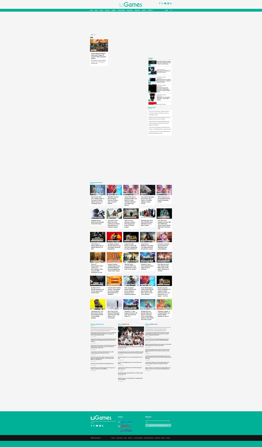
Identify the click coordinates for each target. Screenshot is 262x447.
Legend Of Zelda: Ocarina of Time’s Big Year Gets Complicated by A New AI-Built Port (130, 246)
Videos (101, 10)
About (125, 438)
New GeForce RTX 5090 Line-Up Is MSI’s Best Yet (164, 65)
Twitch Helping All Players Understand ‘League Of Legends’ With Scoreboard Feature (98, 56)
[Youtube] (165, 3)
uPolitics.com (153, 324)
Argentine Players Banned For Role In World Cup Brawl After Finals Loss (130, 368)
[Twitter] (162, 3)
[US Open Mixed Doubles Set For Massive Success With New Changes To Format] (131, 336)
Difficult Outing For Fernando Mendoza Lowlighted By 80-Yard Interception (130, 379)
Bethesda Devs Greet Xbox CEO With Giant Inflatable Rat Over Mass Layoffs (147, 223)
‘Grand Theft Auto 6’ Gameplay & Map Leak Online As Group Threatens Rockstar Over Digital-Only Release (159, 123)
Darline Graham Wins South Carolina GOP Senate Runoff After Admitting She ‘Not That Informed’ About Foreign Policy (157, 351)
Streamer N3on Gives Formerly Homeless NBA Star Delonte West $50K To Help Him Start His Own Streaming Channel (131, 352)
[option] (160, 65)
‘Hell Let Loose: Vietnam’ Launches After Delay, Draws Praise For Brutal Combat (129, 224)
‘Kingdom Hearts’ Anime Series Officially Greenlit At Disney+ (97, 222)
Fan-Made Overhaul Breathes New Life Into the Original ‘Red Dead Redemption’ (114, 246)
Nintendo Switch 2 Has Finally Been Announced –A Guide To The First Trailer (164, 75)
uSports (144, 10)
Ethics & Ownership (148, 438)
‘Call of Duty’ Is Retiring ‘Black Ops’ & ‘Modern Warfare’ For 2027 (97, 246)
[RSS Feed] (171, 3)
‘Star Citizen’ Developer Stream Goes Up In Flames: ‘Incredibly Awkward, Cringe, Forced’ (160, 128)
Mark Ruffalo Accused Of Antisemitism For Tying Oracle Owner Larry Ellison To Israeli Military (103, 368)
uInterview (137, 10)
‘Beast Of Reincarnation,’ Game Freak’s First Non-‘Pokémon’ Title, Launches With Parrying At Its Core (97, 268)
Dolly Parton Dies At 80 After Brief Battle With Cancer (102, 363)
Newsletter (130, 10)
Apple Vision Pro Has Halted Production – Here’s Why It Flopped (163, 92)
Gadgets (114, 10)
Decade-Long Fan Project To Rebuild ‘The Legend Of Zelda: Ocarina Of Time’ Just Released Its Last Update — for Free (164, 292)
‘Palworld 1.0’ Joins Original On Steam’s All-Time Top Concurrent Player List (131, 314)
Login (166, 10)
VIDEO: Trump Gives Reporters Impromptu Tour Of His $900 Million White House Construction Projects (158, 345)
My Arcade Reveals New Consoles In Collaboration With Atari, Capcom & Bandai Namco (163, 83)
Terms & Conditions (138, 438)
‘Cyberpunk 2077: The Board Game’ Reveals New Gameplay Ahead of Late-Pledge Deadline (97, 315)
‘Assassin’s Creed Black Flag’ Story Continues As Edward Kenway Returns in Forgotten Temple (114, 224)
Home (91, 10)
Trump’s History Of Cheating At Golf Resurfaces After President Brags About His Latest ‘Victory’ (102, 352)
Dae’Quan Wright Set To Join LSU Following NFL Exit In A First (130, 358)
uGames (168, 438)
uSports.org (125, 324)
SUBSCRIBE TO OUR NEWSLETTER (158, 425)
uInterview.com (99, 324)
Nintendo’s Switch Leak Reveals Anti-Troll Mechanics (164, 101)
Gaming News (93, 50)
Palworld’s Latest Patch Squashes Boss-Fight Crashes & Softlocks (147, 266)
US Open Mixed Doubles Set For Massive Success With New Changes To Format (131, 347)
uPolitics (150, 10)
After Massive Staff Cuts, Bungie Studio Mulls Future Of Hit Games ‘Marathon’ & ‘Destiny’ (163, 267)
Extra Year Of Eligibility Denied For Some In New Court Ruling (130, 363)
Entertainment (121, 10)
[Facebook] (159, 3)
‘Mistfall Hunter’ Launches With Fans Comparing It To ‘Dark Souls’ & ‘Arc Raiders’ (130, 266)
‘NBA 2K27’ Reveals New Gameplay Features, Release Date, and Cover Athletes (160, 118)
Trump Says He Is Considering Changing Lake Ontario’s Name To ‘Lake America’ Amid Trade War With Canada (157, 339)
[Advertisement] (131, 22)
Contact (113, 438)
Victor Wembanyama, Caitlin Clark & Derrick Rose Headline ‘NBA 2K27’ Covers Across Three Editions (147, 291)
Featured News (159, 70)
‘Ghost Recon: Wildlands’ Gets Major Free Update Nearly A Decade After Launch (147, 246)
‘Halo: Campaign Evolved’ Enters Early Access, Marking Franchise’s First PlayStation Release (130, 291)
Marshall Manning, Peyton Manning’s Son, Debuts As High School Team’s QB (130, 373)
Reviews (107, 10)
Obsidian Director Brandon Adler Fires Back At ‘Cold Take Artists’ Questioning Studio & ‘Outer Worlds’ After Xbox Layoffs (147, 315)
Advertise (130, 438)
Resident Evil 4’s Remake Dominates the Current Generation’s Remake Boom (97, 290)
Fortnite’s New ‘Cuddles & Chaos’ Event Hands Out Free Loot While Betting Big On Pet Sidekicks (114, 291)
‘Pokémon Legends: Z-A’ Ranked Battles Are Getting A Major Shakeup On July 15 (164, 314)
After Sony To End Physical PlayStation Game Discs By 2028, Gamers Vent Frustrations (114, 315)
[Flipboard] (168, 3)
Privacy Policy (119, 438)
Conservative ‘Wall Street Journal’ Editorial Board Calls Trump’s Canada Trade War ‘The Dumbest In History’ (157, 363)
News (96, 10)
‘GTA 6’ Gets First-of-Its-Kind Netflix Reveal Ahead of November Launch (159, 132)
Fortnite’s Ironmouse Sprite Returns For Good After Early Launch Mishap (163, 246)
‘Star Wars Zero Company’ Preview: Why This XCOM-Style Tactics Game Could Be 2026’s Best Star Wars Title (164, 225)
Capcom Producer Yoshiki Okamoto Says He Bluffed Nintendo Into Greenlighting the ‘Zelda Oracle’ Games (114, 267)
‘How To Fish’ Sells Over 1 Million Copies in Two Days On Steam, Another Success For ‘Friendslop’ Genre (159, 113)
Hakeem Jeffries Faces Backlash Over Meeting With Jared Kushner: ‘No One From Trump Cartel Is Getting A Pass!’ (157, 368)
